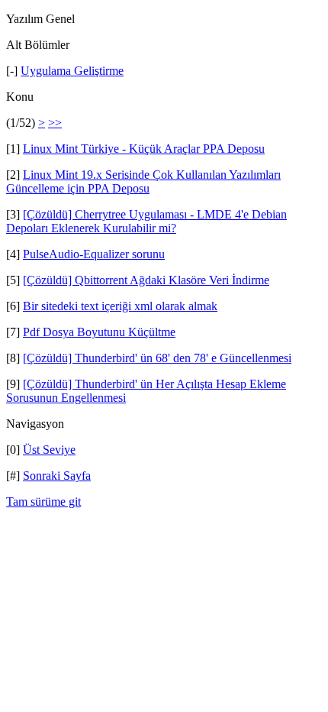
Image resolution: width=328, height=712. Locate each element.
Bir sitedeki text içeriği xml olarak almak (120, 305)
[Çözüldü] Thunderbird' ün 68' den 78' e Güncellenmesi (157, 357)
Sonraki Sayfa (57, 475)
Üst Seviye (49, 449)
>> (55, 122)
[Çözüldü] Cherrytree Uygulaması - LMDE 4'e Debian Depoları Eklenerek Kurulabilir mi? (146, 221)
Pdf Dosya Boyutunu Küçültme (99, 331)
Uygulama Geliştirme (72, 70)
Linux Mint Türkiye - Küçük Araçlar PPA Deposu (144, 148)
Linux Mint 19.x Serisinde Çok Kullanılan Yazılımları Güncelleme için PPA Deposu (143, 181)
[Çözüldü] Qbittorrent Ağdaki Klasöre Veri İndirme (146, 279)
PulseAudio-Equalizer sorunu (94, 254)
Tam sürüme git (43, 501)
